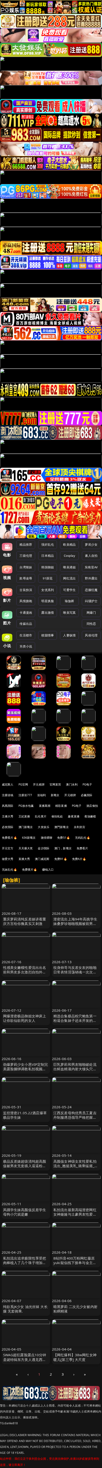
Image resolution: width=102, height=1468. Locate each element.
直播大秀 (24, 859)
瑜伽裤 (69, 601)
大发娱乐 (43, 827)
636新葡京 (29, 838)
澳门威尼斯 (42, 859)
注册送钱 (8, 795)
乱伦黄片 (40, 816)
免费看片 (82, 848)
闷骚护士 (91, 601)
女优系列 (47, 590)
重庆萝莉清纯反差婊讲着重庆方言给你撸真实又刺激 (24, 921)
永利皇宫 (79, 827)
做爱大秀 (8, 859)
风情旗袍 (25, 601)
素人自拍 (91, 555)
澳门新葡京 (26, 827)
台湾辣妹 (25, 567)
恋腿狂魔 (91, 590)
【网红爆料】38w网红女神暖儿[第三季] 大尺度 (75, 1357)
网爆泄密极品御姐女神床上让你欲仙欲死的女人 (24, 1018)
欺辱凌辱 (25, 578)
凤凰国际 (8, 806)
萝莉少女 (91, 544)
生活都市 (25, 635)
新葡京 (55, 795)
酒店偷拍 (92, 806)
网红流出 (69, 578)
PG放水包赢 (26, 806)
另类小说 (25, 646)
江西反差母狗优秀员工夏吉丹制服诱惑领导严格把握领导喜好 (75, 1117)
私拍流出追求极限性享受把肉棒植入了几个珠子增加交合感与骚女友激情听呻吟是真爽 (24, 1265)
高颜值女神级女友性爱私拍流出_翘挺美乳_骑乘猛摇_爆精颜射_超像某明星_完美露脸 (75, 1168)
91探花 (47, 578)
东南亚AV (91, 567)
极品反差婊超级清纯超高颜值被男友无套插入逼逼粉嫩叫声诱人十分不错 (24, 1166)
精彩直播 (61, 806)
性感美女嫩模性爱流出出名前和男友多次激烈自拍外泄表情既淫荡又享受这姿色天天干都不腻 (24, 974)
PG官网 (23, 784)
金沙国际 (43, 848)
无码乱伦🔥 (82, 838)
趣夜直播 (73, 816)
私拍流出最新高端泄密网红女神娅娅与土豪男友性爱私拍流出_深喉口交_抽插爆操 (75, 1214)
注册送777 (25, 795)
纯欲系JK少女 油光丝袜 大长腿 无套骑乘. (25, 1308)
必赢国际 (87, 795)
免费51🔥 (63, 838)
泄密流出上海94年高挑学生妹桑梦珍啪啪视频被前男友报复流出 (75, 923)
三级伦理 (25, 555)
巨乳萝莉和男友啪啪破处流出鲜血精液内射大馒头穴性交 (75, 1069)
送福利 (41, 795)
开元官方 (8, 848)
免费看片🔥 (9, 838)
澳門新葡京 (61, 827)
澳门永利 (72, 784)
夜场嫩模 (90, 816)
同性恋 (91, 624)
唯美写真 (69, 612)
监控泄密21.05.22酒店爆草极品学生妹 (25, 1115)
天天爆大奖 (26, 848)
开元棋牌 (39, 784)
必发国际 (8, 827)
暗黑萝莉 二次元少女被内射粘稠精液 (75, 1308)
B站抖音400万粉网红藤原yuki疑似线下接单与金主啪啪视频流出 (74, 1262)
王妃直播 (24, 816)
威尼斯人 (8, 784)
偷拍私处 (57, 816)
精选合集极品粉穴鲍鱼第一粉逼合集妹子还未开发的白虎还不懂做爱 (75, 1020)
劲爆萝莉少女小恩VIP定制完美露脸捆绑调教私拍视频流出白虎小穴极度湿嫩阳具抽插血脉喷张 (25, 1071)
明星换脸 (47, 601)
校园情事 (47, 635)
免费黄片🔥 (29, 870)
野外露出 (91, 578)
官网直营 (55, 784)
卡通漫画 (25, 612)
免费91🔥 (60, 859)
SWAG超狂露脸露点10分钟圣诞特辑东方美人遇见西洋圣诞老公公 (24, 1359)
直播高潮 (45, 806)
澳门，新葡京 (63, 848)
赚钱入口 (48, 870)
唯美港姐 (69, 567)
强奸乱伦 (47, 544)
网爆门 (91, 612)
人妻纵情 (69, 635)
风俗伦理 (91, 635)
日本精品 (47, 555)
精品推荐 (25, 544)
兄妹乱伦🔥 (9, 870)
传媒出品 (25, 624)
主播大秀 (8, 816)
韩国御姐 (47, 567)
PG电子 (87, 784)
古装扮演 (25, 590)
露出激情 (47, 612)
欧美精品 (69, 544)
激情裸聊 (46, 838)
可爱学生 (69, 590)
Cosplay (69, 555)
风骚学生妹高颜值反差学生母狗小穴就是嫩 (24, 1212)
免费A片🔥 (79, 859)
